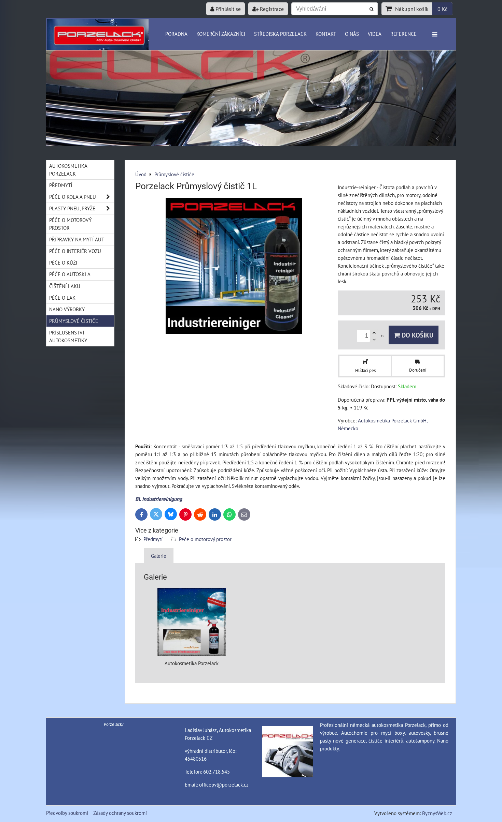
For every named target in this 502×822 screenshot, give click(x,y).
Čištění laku (64, 286)
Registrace (271, 8)
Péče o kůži (63, 262)
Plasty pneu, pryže (72, 208)
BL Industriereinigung (158, 498)
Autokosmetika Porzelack (68, 169)
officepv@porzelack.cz (224, 784)
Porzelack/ (114, 724)
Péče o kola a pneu (72, 196)
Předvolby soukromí (67, 812)
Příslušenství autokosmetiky (68, 336)
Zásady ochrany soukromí (120, 812)
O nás (352, 33)
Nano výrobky (67, 309)
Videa (374, 33)
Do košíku (416, 335)
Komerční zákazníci (220, 33)
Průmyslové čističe (73, 320)
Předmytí (153, 539)
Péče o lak (62, 297)
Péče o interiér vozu (75, 251)
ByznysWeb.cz (437, 813)
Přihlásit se (227, 8)
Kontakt (326, 33)
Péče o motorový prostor (205, 539)
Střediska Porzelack (280, 33)
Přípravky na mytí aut (76, 239)
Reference (403, 33)
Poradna (176, 33)
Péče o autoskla (69, 274)
